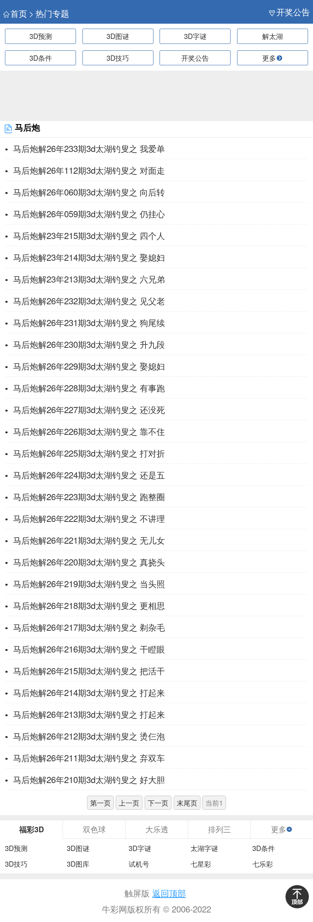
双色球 (94, 829)
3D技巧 (117, 58)
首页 (18, 13)
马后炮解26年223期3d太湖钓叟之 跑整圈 (89, 496)
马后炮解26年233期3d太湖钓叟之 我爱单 (89, 148)
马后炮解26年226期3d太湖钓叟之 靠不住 (89, 431)
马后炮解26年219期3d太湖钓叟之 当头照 (89, 583)
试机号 (139, 864)
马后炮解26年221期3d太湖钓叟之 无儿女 (89, 540)
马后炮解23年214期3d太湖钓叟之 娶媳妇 (89, 257)
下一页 (158, 802)
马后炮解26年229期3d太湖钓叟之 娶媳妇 (89, 366)
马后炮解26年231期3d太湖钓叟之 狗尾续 (89, 322)
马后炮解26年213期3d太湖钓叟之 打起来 (89, 714)
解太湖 (272, 36)
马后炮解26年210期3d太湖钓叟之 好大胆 (89, 779)
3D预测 (40, 36)
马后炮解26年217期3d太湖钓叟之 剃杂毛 (89, 627)
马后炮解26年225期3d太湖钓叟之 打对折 (89, 453)
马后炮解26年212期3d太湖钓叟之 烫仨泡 (89, 736)
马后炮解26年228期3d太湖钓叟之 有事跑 (89, 387)
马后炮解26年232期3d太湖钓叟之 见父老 (89, 300)
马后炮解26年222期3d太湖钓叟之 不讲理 (89, 518)
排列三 (219, 829)
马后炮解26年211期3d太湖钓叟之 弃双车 (89, 757)
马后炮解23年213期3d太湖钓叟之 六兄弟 (89, 279)
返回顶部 (169, 892)
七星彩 (200, 864)
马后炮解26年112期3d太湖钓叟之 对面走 (89, 170)
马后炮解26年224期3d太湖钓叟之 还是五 (89, 474)
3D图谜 (117, 36)
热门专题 (52, 13)
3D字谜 (195, 36)
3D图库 (78, 864)
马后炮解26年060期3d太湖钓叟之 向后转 (89, 192)
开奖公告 (293, 11)
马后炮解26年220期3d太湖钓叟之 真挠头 (89, 561)
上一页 (129, 802)
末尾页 (187, 802)
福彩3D (31, 829)
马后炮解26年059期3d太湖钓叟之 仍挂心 (89, 213)
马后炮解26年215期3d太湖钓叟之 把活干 (89, 670)
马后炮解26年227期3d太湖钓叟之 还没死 (89, 409)
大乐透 (156, 829)
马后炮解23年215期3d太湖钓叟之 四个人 (89, 235)
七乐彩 (262, 864)
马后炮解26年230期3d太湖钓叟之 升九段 (89, 344)
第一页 (100, 802)
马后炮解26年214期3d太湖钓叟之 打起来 (89, 692)
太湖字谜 (204, 848)
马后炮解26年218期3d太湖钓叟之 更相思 (89, 605)
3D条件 (40, 58)
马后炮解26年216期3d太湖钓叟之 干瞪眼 (89, 649)
